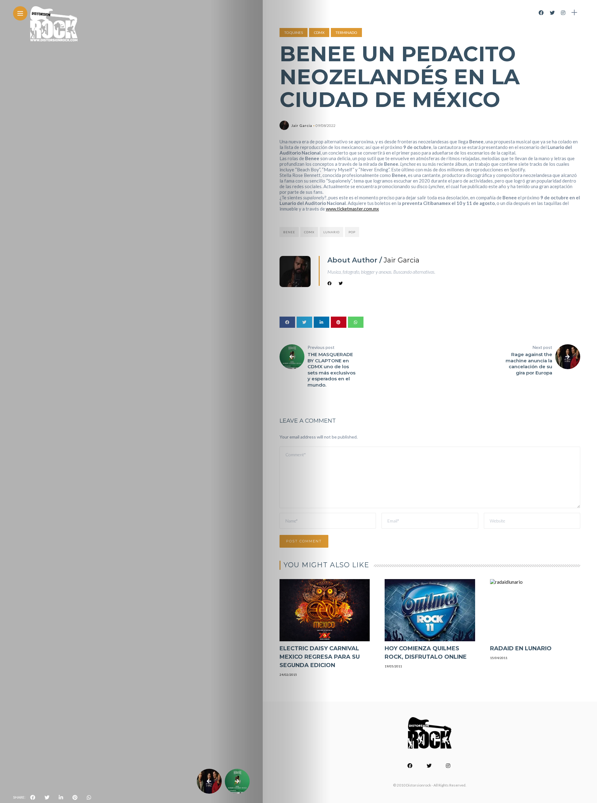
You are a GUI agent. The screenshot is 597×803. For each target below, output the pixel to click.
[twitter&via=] (46, 797)
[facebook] (32, 797)
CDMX (319, 32)
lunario (331, 232)
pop (352, 232)
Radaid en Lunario (521, 648)
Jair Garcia (301, 125)
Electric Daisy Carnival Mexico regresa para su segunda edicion (320, 657)
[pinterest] (74, 797)
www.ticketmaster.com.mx (352, 208)
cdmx (309, 232)
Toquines (293, 32)
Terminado (346, 32)
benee (289, 232)
